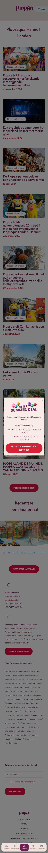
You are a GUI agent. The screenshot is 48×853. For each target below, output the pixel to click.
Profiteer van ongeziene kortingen (24, 448)
